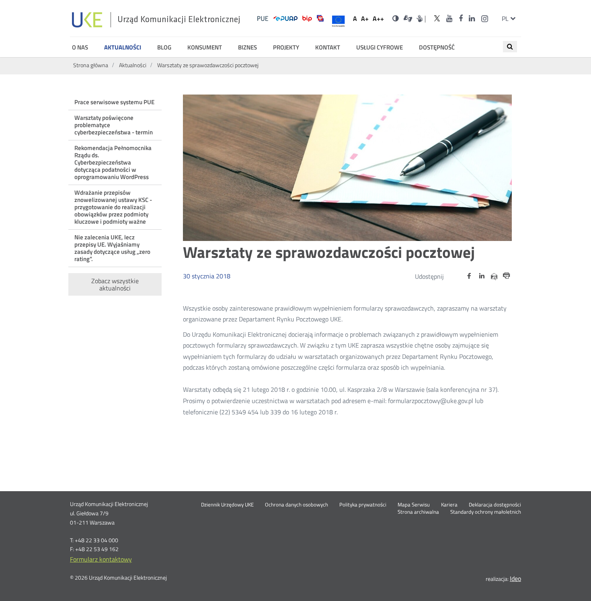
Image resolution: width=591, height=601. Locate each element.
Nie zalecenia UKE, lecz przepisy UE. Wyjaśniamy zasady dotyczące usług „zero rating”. (112, 248)
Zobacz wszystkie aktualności (115, 284)
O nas (80, 47)
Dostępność (437, 47)
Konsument (204, 47)
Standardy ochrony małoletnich (485, 512)
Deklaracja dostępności (495, 504)
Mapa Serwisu (414, 504)
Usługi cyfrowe (379, 47)
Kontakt (327, 47)
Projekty (286, 47)
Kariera (449, 504)
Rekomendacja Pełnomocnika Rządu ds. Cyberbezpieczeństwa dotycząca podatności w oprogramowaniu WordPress (113, 162)
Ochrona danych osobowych (296, 504)
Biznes (247, 47)
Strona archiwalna (418, 512)
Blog (164, 47)
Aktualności (122, 47)
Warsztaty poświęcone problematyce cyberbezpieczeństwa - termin (113, 125)
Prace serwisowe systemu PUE (114, 102)
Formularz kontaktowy (101, 559)
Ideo (515, 578)
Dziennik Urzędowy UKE (227, 504)
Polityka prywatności (362, 504)
